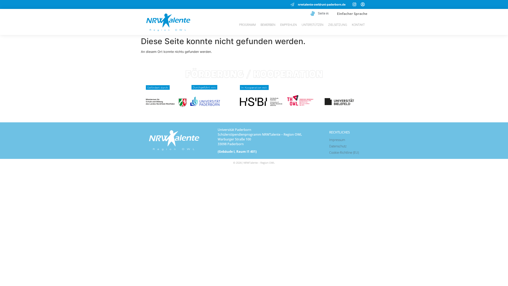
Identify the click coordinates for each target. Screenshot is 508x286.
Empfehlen (288, 25)
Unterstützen (312, 25)
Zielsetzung (337, 25)
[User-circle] (363, 4)
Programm (247, 25)
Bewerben (268, 25)
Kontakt (358, 25)
